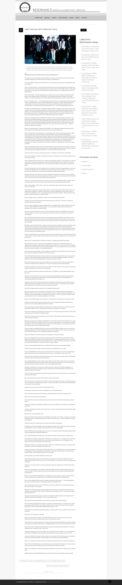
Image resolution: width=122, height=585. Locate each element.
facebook (44, 571)
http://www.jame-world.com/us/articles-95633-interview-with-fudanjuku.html (41, 74)
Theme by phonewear (53, 582)
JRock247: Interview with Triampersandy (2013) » (58, 565)
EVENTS (54, 17)
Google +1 (49, 571)
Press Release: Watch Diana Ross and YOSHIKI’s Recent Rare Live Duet (90, 57)
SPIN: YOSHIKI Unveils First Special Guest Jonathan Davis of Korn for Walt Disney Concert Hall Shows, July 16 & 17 (90, 123)
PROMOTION (38, 17)
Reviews (84, 173)
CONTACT (84, 17)
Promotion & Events (87, 169)
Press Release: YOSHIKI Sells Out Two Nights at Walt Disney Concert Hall (90, 88)
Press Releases (86, 165)
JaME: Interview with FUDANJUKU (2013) (41, 29)
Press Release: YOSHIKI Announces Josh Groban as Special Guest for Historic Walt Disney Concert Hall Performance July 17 (90, 111)
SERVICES (47, 17)
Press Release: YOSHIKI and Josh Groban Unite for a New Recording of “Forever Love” (90, 49)
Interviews (85, 161)
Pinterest (52, 571)
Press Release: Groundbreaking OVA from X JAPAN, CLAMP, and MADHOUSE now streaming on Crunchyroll (90, 144)
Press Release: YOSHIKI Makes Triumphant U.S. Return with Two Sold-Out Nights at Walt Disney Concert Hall (89, 78)
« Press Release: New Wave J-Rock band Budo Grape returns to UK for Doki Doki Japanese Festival (42, 561)
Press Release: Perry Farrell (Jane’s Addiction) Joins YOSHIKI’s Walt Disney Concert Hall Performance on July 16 (90, 98)
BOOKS (71, 17)
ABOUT (78, 17)
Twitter (47, 571)
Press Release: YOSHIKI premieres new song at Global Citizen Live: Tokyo (89, 133)
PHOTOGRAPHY (63, 17)
